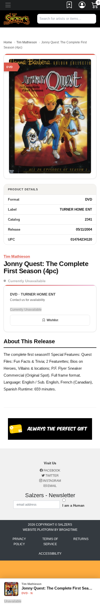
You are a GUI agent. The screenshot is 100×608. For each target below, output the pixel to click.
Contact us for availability (27, 300)
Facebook (51, 470)
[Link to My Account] (82, 6)
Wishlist (52, 320)
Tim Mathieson (26, 42)
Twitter (52, 475)
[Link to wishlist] (69, 6)
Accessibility (50, 553)
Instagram (51, 481)
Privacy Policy (19, 541)
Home (8, 42)
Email (52, 486)
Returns (80, 539)
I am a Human (73, 505)
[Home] (16, 19)
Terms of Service (50, 541)
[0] (95, 6)
